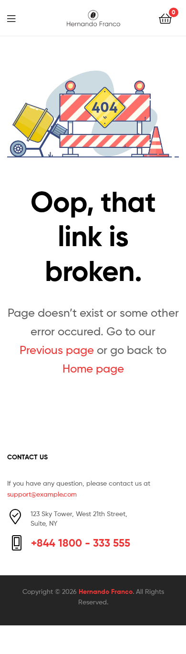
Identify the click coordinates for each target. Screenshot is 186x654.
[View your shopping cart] (165, 18)
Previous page (57, 350)
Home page (93, 368)
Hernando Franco (106, 591)
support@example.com (42, 494)
